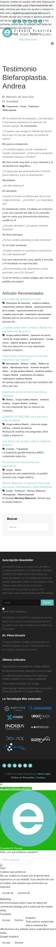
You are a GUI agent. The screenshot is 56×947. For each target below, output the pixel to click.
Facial (23, 106)
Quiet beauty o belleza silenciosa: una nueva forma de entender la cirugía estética (27, 690)
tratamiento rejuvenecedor (38, 314)
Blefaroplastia (9, 110)
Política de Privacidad (41, 593)
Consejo (10, 449)
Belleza (24, 363)
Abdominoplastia (26, 494)
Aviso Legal (44, 774)
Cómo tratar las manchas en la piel (21, 299)
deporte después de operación (26, 342)
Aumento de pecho (39, 367)
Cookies (40, 777)
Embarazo (20, 491)
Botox (5, 371)
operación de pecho (40, 335)
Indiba (33, 363)
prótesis (33, 403)
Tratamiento (12, 106)
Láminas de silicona (22, 428)
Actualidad (12, 101)
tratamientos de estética (32, 375)
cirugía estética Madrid (17, 335)
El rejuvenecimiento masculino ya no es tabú (27, 671)
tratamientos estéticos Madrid (17, 307)
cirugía (9, 470)
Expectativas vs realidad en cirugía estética (26, 666)
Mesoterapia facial (19, 367)
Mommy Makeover (36, 491)
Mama (18, 470)
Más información (28, 39)
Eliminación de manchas (18, 303)
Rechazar (35, 33)
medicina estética (40, 303)
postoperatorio (37, 339)
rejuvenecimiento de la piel (30, 310)
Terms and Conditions (14, 611)
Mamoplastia (12, 363)
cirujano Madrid (10, 375)
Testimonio (33, 106)
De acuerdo (11, 33)
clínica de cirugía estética (15, 339)
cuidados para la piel (13, 314)
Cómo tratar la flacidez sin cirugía (20, 683)
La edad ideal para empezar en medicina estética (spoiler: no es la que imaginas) (24, 677)
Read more (47, 893)
